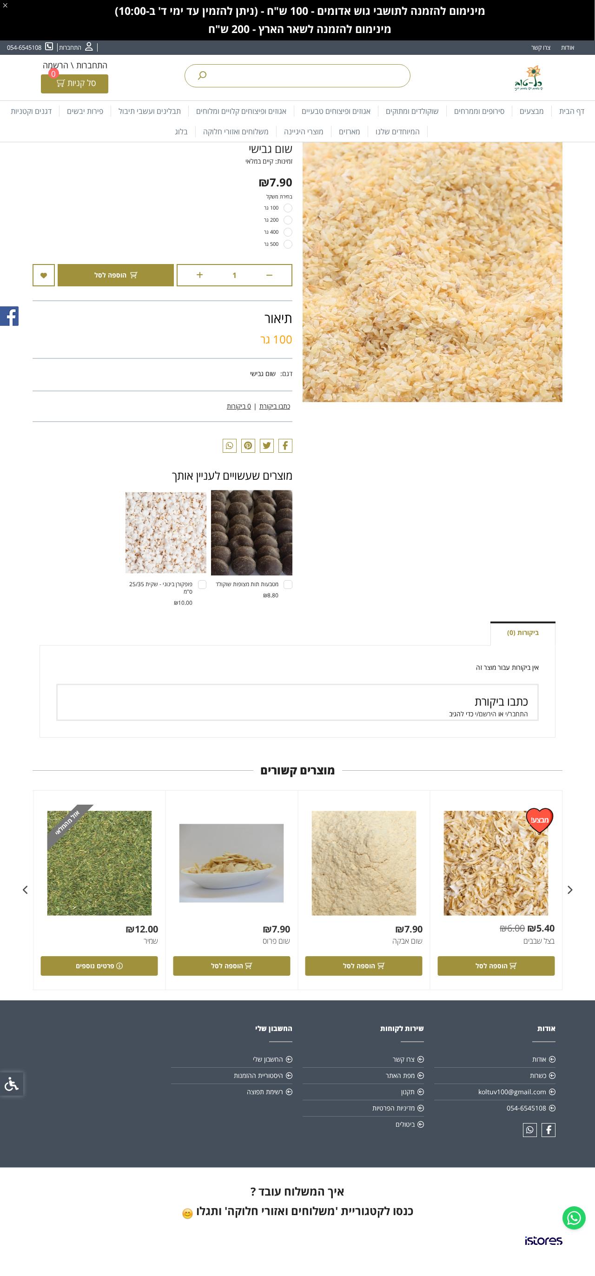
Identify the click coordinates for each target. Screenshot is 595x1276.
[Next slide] (25, 890)
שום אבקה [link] (407, 940)
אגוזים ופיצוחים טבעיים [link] (336, 111)
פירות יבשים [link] (85, 111)
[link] (574, 1218)
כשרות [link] (538, 1075)
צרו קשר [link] (540, 47)
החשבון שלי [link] (268, 1059)
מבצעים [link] (532, 111)
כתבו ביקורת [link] (274, 406)
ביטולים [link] (405, 1124)
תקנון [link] (408, 1091)
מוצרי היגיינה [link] (304, 131)
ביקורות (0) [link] (523, 632)
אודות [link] (567, 47)
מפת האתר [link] (400, 1075)
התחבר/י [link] (516, 713)
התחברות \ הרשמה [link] (75, 65)
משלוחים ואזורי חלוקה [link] (236, 131)
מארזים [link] (349, 131)
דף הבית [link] (571, 111)
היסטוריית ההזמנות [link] (258, 1075)
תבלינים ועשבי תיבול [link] (150, 111)
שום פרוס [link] (276, 940)
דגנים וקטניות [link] (31, 111)
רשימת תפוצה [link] (265, 1091)
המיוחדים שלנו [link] (398, 131)
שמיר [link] (151, 940)
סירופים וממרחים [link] (479, 111)
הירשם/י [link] (485, 713)
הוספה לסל (110, 275)
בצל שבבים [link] (539, 940)
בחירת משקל (279, 196)
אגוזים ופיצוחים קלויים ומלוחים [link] (241, 111)
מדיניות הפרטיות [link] (393, 1108)
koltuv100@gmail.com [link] (512, 1091)
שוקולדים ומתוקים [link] (412, 111)
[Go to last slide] (569, 890)
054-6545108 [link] (526, 1108)
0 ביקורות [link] (239, 406)
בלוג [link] (181, 131)
